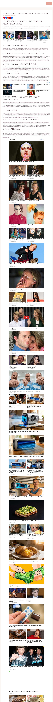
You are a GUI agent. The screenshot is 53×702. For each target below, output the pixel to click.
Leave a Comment (6, 15)
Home (15, 1)
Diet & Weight (20, 1)
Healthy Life (40, 1)
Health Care (34, 1)
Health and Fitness (27, 1)
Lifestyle (15, 5)
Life (11, 15)
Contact (19, 5)
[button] (49, 3)
